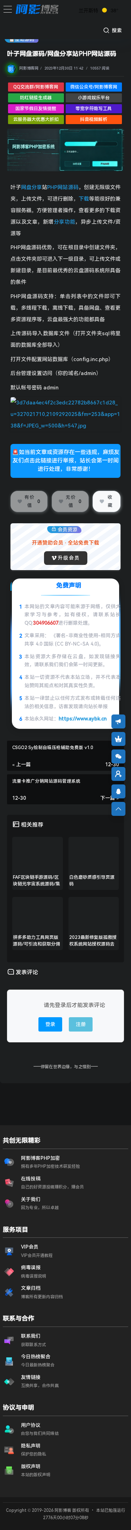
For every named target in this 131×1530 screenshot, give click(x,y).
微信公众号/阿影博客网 (93, 86)
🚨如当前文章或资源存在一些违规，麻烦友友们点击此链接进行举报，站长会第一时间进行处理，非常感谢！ (65, 460)
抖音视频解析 (93, 119)
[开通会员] (118, 739)
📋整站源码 (21, 39)
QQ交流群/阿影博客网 (35, 86)
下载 (84, 199)
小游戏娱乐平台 (94, 97)
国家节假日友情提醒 (35, 108)
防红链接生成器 (36, 97)
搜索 (116, 30)
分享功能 (64, 222)
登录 (50, 1024)
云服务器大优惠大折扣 (36, 119)
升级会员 (69, 558)
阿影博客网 (28, 68)
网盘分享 (31, 187)
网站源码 (67, 187)
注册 (81, 1024)
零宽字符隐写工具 (93, 108)
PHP (52, 187)
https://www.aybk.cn (83, 718)
